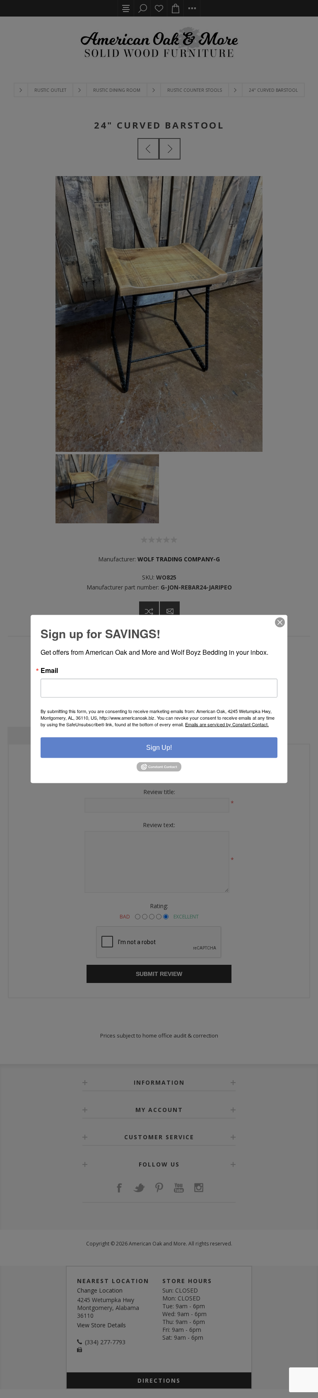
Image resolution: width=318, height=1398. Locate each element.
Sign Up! (159, 747)
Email (49, 670)
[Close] (280, 622)
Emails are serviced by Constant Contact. (227, 724)
